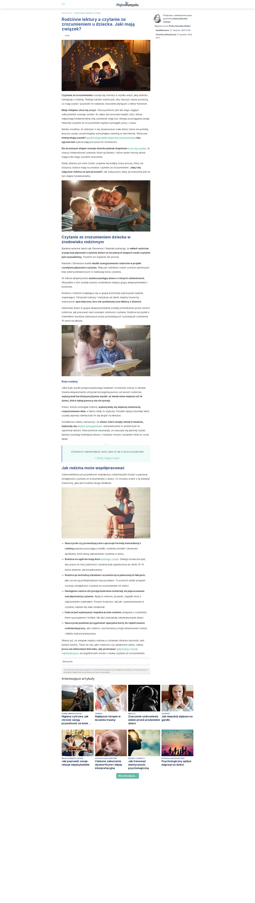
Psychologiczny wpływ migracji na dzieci (176, 763)
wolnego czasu (109, 559)
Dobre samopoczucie (72, 714)
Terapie (98, 714)
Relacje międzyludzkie (72, 758)
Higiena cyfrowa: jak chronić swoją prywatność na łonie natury (75, 720)
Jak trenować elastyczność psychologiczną (138, 765)
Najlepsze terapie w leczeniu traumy (108, 718)
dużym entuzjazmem (89, 426)
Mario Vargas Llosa (107, 458)
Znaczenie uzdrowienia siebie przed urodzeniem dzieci (144, 720)
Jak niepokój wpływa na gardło (177, 718)
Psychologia (67, 13)
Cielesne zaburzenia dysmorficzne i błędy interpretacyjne (108, 765)
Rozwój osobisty (136, 758)
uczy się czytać (136, 148)
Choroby (166, 714)
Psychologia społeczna (173, 758)
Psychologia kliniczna (106, 758)
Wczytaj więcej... (127, 775)
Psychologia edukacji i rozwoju (87, 13)
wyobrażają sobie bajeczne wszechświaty (111, 137)
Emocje (131, 714)
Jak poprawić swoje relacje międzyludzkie (76, 763)
